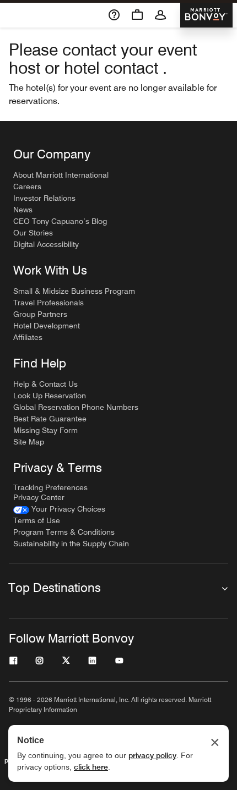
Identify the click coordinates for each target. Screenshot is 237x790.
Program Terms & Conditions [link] (64, 532)
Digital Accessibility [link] (46, 244)
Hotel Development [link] (46, 325)
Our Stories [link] (33, 232)
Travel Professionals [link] (48, 302)
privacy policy (152, 755)
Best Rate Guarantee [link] (50, 418)
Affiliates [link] (27, 337)
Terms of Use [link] (36, 520)
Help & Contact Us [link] (45, 384)
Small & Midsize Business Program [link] (74, 291)
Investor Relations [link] (44, 198)
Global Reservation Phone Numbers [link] (75, 407)
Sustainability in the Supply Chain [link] (71, 543)
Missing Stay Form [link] (45, 430)
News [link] (23, 209)
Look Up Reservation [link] (49, 395)
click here (91, 766)
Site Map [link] (28, 441)
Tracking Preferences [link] (50, 487)
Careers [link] (27, 186)
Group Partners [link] (40, 314)
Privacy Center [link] (38, 497)
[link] (59, 509)
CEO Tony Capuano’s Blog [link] (60, 221)
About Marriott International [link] (61, 175)
